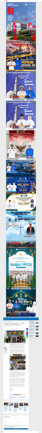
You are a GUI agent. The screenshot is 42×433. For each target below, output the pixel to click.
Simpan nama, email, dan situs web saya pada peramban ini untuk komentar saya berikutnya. (14, 425)
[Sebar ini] (27, 329)
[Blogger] (19, 394)
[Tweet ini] (27, 331)
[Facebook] (14, 394)
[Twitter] (16, 394)
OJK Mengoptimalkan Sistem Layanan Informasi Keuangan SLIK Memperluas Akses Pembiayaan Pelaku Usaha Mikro (26, 409)
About (35, 338)
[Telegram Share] (27, 335)
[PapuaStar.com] (5, 0)
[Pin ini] (27, 333)
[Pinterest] (17, 394)
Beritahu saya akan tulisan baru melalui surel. (9, 427)
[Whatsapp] (27, 337)
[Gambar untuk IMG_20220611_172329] (15, 328)
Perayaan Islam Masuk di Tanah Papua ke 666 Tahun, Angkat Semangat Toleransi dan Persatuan (15, 410)
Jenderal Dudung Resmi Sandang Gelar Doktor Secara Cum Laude (22, 397)
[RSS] (20, 394)
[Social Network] (38, 1)
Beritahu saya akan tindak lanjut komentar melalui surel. (10, 426)
